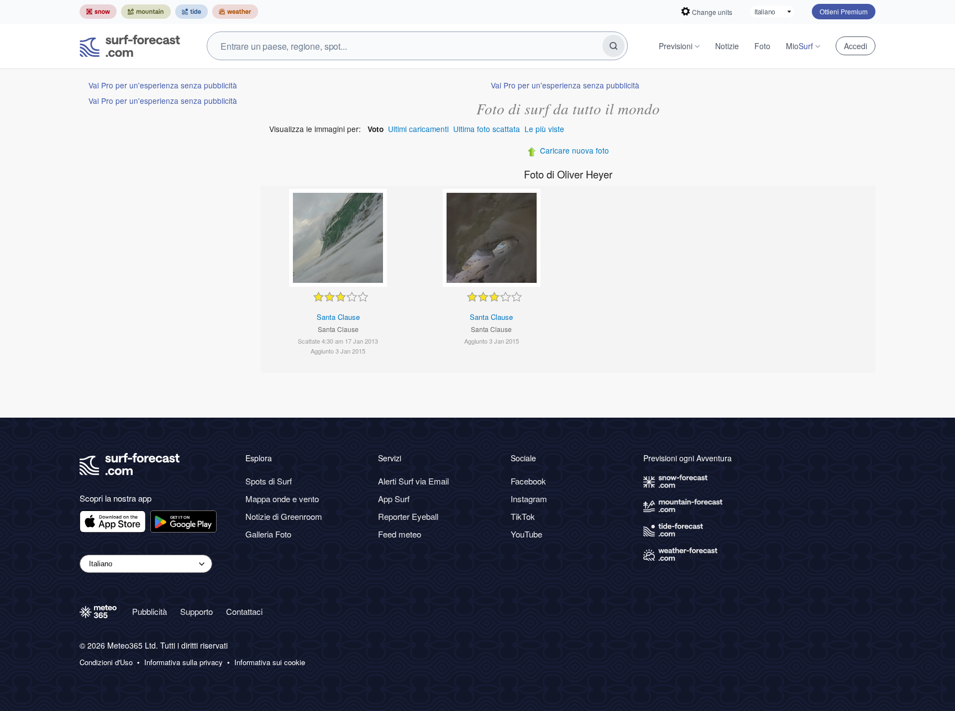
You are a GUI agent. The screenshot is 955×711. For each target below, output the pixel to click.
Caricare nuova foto (574, 150)
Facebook (528, 481)
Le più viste (544, 128)
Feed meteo (399, 534)
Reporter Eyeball (408, 516)
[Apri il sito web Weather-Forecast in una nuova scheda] (235, 11)
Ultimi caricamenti (418, 128)
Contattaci (244, 611)
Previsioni (675, 45)
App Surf (394, 498)
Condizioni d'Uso (106, 662)
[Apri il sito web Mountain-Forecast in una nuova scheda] (146, 11)
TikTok (523, 516)
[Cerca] (613, 46)
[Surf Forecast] (130, 46)
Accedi (855, 45)
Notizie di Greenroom (283, 516)
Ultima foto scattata (486, 128)
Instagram (529, 498)
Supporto (196, 611)
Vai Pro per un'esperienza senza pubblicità (162, 85)
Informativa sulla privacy (183, 662)
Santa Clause (338, 317)
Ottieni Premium (844, 11)
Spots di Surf (268, 481)
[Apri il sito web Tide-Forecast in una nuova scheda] (191, 11)
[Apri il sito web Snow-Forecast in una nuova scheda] (98, 11)
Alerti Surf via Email (413, 481)
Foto (762, 45)
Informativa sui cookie (269, 662)
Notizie (727, 45)
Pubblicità (149, 611)
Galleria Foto (268, 534)
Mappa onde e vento (282, 498)
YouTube (526, 534)
